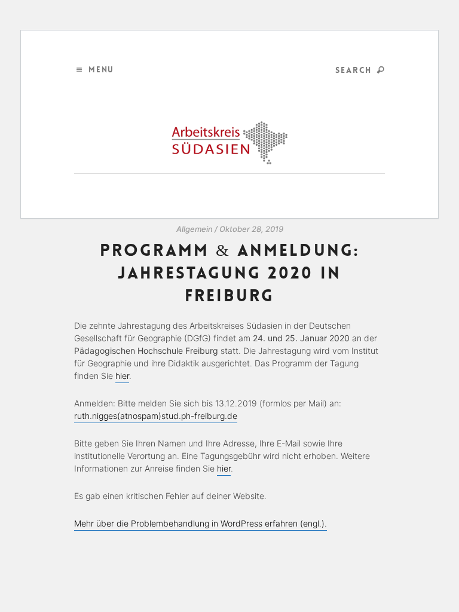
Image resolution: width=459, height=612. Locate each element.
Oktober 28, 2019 (251, 229)
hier (122, 376)
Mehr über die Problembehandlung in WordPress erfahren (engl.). (200, 523)
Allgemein (194, 229)
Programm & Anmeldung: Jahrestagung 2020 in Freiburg (229, 273)
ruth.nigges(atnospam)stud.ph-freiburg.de (155, 416)
